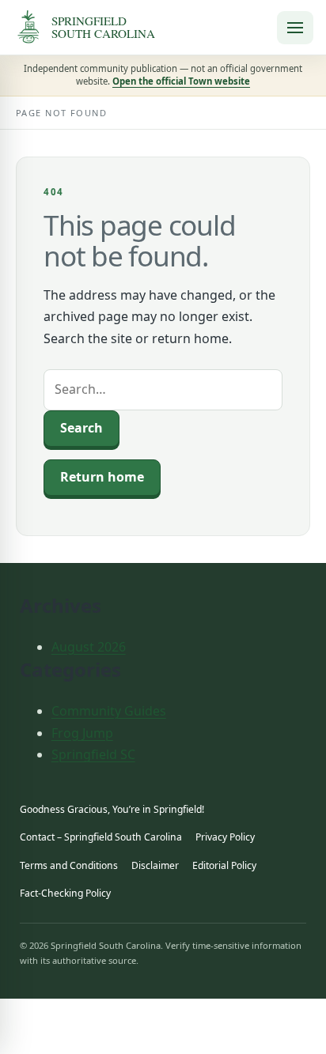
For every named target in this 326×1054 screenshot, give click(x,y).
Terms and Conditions (69, 865)
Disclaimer (155, 865)
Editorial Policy (224, 865)
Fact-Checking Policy (65, 893)
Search (81, 427)
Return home (102, 476)
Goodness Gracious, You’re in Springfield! (112, 809)
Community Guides (108, 711)
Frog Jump (82, 733)
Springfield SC (93, 754)
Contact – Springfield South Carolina (101, 837)
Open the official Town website (181, 81)
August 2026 (88, 646)
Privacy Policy (225, 837)
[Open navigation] (295, 27)
